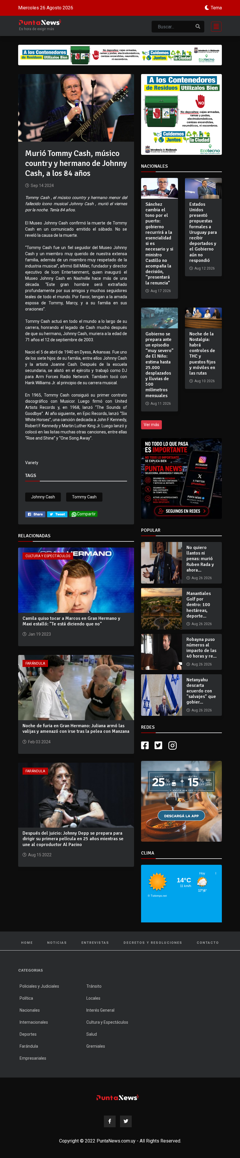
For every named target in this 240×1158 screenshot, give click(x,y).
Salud (91, 1034)
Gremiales (95, 1046)
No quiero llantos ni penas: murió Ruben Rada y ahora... (200, 559)
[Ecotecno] (120, 55)
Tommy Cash (84, 497)
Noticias (57, 943)
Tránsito (94, 986)
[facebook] (35, 514)
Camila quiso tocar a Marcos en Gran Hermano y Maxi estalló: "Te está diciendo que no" (71, 621)
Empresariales (33, 1058)
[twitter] (57, 514)
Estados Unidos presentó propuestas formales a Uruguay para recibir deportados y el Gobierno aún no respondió (203, 232)
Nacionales (30, 1010)
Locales (93, 998)
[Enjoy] (181, 801)
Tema (216, 8)
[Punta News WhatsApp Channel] (181, 478)
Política (26, 998)
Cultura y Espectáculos (47, 556)
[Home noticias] (118, 1097)
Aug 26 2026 (201, 578)
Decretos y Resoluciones (153, 943)
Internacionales (34, 1022)
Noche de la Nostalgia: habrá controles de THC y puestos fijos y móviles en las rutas (202, 353)
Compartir (86, 514)
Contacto (208, 943)
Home (27, 943)
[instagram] (173, 745)
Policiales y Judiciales (39, 986)
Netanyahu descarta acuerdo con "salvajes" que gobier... (201, 691)
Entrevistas (95, 943)
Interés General (100, 1010)
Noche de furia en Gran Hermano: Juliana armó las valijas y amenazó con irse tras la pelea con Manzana (76, 728)
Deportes (28, 1034)
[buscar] (198, 26)
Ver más (151, 424)
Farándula (35, 663)
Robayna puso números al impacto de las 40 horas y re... (201, 648)
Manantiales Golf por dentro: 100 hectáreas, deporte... (198, 605)
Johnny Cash (43, 497)
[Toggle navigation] (214, 26)
